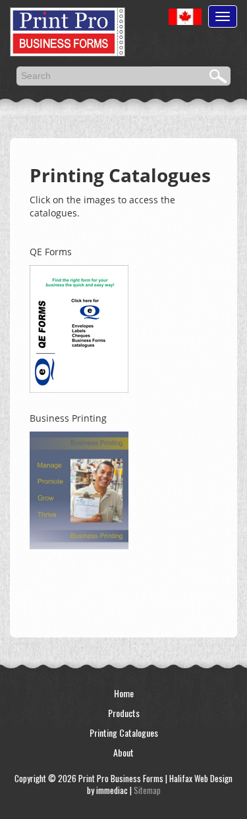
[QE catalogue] (79, 327)
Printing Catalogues (124, 732)
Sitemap (147, 790)
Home (124, 693)
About (123, 752)
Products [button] (124, 713)
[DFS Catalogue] (79, 488)
